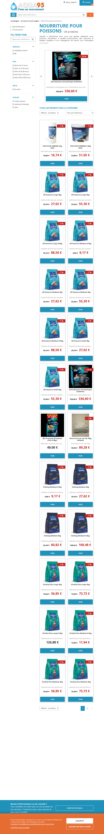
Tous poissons (17, 30)
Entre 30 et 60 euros (21, 71)
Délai (15, 85)
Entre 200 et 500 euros (22, 78)
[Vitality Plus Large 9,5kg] (52, 620)
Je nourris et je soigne (30, 21)
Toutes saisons (19, 101)
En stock (17, 89)
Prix (14, 61)
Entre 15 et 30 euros (21, 68)
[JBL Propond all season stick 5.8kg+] (52, 425)
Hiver (16, 107)
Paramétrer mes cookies (80, 827)
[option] (66, 76)
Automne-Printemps (21, 104)
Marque (16, 47)
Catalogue (15, 21)
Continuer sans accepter (20, 827)
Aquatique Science (21, 50)
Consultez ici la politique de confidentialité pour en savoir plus (32, 824)
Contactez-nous (74, 808)
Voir (66, 99)
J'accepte (80, 821)
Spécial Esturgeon (18, 27)
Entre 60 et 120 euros (22, 74)
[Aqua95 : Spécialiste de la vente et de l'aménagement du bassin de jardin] (28, 6)
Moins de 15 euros (21, 65)
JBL (15, 53)
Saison (16, 97)
